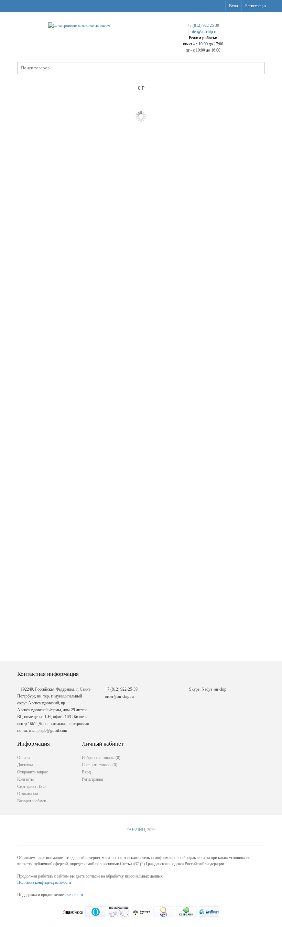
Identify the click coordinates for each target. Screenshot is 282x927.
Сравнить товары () (99, 764)
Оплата (23, 757)
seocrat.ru (75, 894)
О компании (27, 793)
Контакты (25, 779)
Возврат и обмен (31, 800)
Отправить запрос (32, 772)
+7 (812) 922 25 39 (203, 25)
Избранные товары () (101, 757)
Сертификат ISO (31, 786)
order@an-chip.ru (202, 31)
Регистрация (256, 5)
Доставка (25, 764)
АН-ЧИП (136, 829)
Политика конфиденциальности (44, 882)
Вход (233, 5)
